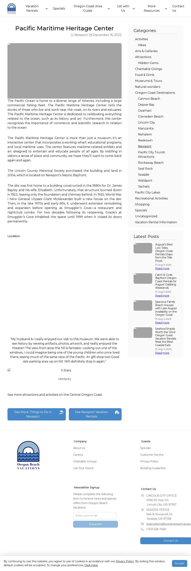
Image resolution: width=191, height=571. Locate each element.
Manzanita (146, 128)
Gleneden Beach (150, 116)
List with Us (123, 8)
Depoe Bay (146, 104)
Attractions (143, 57)
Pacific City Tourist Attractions (151, 155)
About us (79, 448)
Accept (179, 563)
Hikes (142, 45)
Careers (78, 454)
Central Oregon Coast (86, 394)
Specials (59, 8)
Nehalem (145, 134)
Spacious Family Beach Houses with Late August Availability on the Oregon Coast (166, 308)
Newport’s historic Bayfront (66, 175)
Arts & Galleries (146, 51)
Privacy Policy (149, 461)
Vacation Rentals (32, 8)
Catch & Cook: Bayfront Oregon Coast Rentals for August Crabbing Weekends (165, 281)
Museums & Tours (148, 81)
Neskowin (145, 140)
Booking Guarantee (153, 468)
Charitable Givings (148, 69)
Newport (81, 35)
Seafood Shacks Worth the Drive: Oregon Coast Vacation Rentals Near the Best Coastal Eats (165, 337)
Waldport (145, 180)
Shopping (142, 204)
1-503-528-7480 (156, 529)
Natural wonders (147, 87)
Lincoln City (146, 122)
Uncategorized (146, 216)
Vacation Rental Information (156, 222)
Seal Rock (145, 168)
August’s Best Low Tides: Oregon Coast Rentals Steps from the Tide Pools (164, 253)
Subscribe (95, 534)
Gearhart (145, 110)
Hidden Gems (148, 63)
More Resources (151, 8)
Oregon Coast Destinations (155, 93)
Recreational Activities (151, 198)
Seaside (143, 174)
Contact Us (178, 8)
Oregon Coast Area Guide (88, 8)
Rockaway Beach (151, 162)
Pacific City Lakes (147, 192)
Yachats (143, 186)
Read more (162, 268)
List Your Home (83, 468)
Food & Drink (144, 75)
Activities (141, 39)
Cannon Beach (149, 98)
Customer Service (152, 454)
